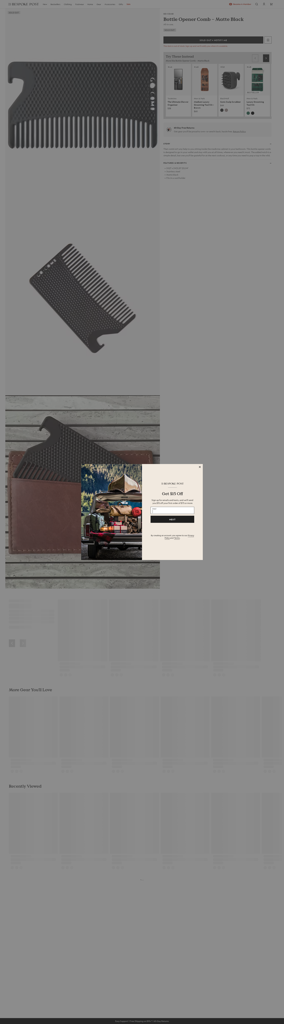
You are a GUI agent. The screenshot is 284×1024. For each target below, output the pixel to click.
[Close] (200, 467)
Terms (177, 538)
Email (154, 509)
